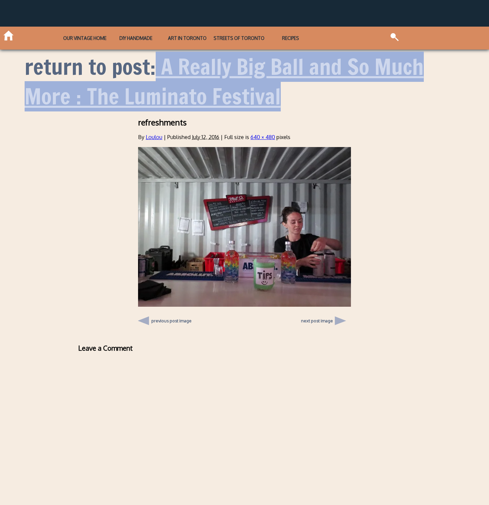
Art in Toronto (187, 38)
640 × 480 (262, 137)
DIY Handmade (135, 38)
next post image (317, 321)
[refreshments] (244, 304)
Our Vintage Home (84, 38)
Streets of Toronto (239, 38)
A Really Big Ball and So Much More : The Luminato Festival (224, 82)
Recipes (290, 38)
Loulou (154, 137)
